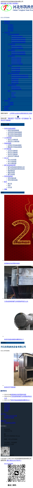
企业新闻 (10, 104)
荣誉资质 (10, 28)
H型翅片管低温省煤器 (18, 52)
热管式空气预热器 (17, 64)
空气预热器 (11, 56)
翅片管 (13, 93)
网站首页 (7, 21)
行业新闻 (10, 102)
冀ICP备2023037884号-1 (14, 460)
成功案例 (7, 106)
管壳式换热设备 (16, 89)
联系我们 (15, 3)
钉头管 (13, 97)
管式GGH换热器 (16, 46)
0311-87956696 (8, 463)
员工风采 (10, 30)
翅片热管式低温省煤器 (18, 40)
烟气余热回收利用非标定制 (19, 77)
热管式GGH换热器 (17, 48)
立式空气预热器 (16, 58)
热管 (12, 95)
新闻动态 (7, 100)
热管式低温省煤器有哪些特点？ (20, 400)
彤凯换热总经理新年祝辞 (18, 394)
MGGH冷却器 (15, 67)
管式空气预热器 (16, 62)
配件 (9, 91)
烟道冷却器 (14, 81)
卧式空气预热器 (16, 60)
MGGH (10, 65)
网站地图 (3, 3)
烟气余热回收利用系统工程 (19, 75)
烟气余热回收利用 (13, 73)
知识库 (6, 108)
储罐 (9, 98)
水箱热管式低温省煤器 (18, 42)
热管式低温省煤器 (13, 34)
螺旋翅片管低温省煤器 (18, 54)
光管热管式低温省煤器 (18, 38)
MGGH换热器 (15, 71)
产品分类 (7, 32)
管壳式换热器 (12, 85)
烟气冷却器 (14, 83)
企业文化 (10, 27)
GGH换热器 (11, 44)
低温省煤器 (11, 50)
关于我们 (9, 3)
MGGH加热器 (15, 69)
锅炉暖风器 (14, 79)
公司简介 (10, 25)
